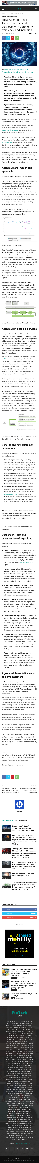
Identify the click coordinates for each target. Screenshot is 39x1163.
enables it (5, 359)
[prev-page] (3, 894)
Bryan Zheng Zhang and (16, 72)
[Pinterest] (12, 38)
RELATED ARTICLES (7, 821)
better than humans (23, 179)
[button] (3, 8)
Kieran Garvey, (9, 69)
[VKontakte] (32, 1149)
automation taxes (10, 658)
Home (3, 13)
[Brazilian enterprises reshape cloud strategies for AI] (6, 875)
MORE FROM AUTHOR (21, 821)
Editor (5, 33)
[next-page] (6, 894)
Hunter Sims (29, 72)
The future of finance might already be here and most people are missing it (10, 790)
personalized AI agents (11, 494)
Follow (33, 913)
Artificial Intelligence (17, 13)
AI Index (27, 188)
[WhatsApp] (17, 38)
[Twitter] (8, 38)
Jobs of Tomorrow (26, 562)
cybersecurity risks (22, 595)
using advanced (14, 260)
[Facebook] (4, 38)
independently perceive (10, 130)
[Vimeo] (27, 1149)
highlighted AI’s (7, 142)
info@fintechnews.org (23, 1143)
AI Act (11, 641)
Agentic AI (27, 122)
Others (9, 13)
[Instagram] (17, 1149)
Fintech (13, 998)
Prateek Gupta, (19, 69)
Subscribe (33, 917)
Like (35, 909)
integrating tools (27, 343)
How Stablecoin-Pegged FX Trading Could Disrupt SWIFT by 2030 (28, 790)
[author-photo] (19, 809)
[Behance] (7, 1149)
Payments (13, 977)
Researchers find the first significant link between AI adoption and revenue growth (23, 828)
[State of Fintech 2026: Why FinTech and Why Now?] (5, 996)
